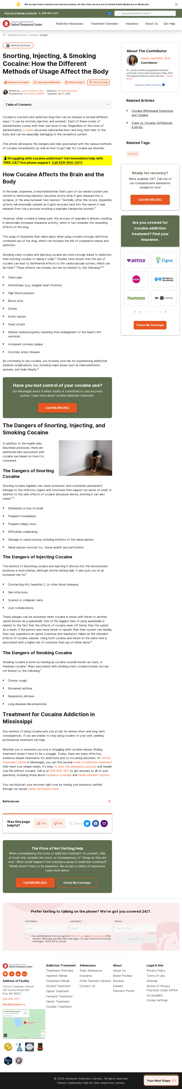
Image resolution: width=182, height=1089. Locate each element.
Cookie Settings (157, 1000)
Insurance (132, 23)
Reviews (118, 981)
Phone (118, 921)
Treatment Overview (104, 23)
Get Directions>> (14, 1004)
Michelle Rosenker (67, 91)
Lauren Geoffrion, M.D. (32, 91)
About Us (151, 23)
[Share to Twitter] (87, 823)
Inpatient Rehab (56, 975)
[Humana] (136, 298)
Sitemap (152, 981)
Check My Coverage (77, 882)
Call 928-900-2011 (57, 407)
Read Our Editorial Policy (148, 85)
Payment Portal (123, 991)
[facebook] (5, 974)
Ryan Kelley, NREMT (34, 93)
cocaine (33, 35)
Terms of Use (156, 975)
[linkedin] (18, 974)
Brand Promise (122, 975)
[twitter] (11, 974)
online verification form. (43, 789)
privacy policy (96, 936)
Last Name (75, 921)
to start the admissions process (75, 766)
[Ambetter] (136, 279)
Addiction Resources (69, 23)
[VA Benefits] (164, 298)
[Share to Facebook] (95, 823)
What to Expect (76, 82)
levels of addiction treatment (92, 762)
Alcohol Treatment (58, 986)
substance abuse (17, 35)
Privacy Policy (156, 970)
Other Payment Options (95, 981)
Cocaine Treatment (59, 1006)
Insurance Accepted (18, 82)
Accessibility (155, 995)
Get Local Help (100, 82)
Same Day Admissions (48, 82)
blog (24, 974)
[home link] (4, 35)
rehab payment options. (94, 775)
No (61, 823)
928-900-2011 (50, 13)
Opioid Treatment (57, 991)
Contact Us (87, 986)
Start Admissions (91, 970)
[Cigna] (164, 260)
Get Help (169, 23)
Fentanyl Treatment (59, 996)
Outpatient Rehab (58, 981)
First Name (31, 921)
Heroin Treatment (57, 1001)
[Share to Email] (104, 823)
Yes (43, 823)
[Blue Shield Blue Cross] (164, 279)
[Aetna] (136, 260)
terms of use (77, 936)
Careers (118, 986)
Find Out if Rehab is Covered (20, 13)
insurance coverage (59, 775)
